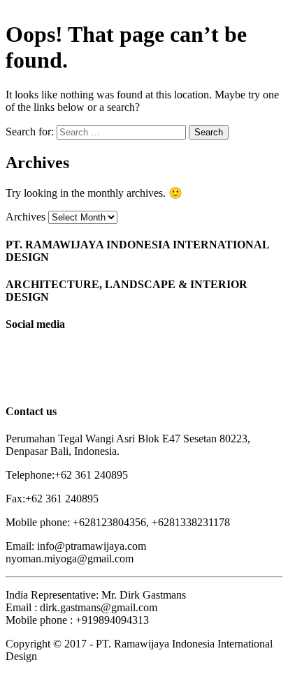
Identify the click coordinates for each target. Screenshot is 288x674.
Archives (25, 217)
